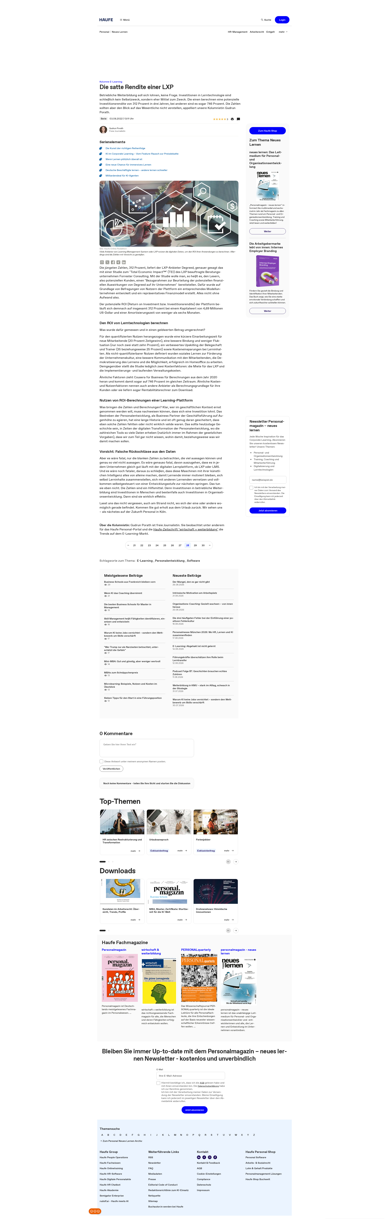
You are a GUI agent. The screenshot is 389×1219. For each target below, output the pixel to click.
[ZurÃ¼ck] (228, 861)
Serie (104, 118)
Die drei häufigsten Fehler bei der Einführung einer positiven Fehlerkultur (203, 619)
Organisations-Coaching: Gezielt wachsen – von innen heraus (203, 605)
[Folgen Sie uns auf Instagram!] (210, 1157)
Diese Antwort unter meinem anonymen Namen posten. (135, 761)
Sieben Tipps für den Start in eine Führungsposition (133, 697)
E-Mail (160, 1069)
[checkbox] (101, 761)
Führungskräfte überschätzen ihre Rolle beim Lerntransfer (198, 659)
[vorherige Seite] (128, 545)
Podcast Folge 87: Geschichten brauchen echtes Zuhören (200, 673)
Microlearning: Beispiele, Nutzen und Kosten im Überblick (130, 685)
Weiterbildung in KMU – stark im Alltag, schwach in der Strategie (201, 687)
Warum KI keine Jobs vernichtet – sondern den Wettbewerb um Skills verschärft (133, 634)
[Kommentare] (238, 119)
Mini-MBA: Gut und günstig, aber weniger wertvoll (132, 661)
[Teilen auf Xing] (118, 263)
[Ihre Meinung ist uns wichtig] (95, 1211)
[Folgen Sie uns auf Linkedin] (199, 1157)
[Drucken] (232, 119)
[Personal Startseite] (107, 20)
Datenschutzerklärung (208, 1086)
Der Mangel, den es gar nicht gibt (191, 581)
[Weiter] (235, 861)
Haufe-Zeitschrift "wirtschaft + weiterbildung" (185, 529)
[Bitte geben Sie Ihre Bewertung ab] (224, 119)
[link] (104, 31)
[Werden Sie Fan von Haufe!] (215, 1157)
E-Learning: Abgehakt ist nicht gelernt (194, 646)
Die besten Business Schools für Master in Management (127, 606)
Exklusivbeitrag (159, 850)
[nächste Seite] (209, 545)
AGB (202, 1083)
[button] (282, 19)
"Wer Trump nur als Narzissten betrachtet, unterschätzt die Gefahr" (131, 648)
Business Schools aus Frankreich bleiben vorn (129, 581)
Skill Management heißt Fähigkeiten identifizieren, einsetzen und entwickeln (134, 620)
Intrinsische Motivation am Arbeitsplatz (195, 592)
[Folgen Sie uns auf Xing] (204, 1157)
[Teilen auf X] (107, 263)
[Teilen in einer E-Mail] (102, 263)
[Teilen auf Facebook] (112, 263)
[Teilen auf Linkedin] (123, 263)
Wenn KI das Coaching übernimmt (123, 593)
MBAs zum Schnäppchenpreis (121, 672)
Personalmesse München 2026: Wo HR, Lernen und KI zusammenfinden (203, 634)
